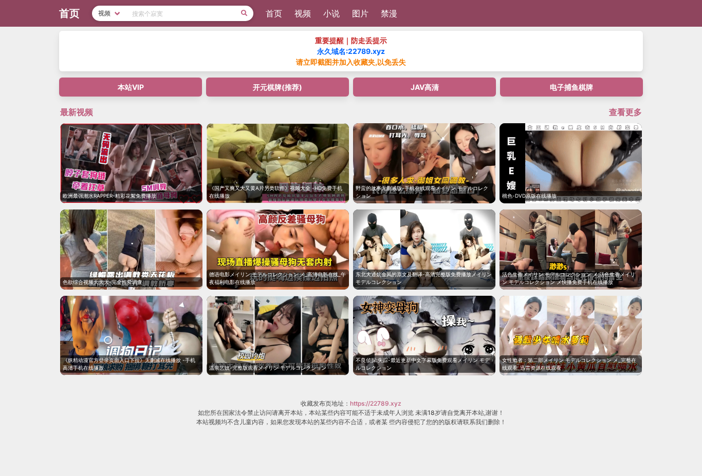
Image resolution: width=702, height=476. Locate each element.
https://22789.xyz (375, 403)
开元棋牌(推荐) (277, 87)
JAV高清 (425, 87)
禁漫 (389, 13)
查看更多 (625, 112)
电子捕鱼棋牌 (571, 87)
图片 (360, 13)
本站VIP (131, 87)
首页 (274, 13)
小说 (331, 13)
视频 (302, 13)
